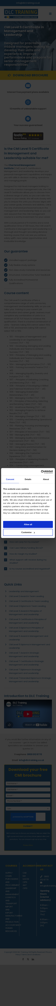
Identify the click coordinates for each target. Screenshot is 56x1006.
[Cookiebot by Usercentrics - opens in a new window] (41, 472)
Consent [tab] (10, 479)
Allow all (28, 524)
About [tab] (46, 479)
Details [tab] (28, 479)
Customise (26, 532)
